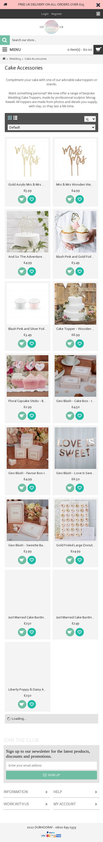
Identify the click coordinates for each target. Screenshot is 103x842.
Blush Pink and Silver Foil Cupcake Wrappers (28, 329)
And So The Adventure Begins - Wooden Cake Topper (28, 257)
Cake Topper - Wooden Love (76, 329)
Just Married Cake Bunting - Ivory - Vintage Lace (28, 617)
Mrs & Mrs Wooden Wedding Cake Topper (76, 184)
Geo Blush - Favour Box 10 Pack (28, 473)
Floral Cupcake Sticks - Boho (28, 401)
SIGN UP (54, 775)
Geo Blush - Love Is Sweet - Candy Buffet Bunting (76, 473)
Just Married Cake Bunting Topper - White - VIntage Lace (76, 617)
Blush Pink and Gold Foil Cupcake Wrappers (76, 257)
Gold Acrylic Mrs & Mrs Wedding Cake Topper (28, 184)
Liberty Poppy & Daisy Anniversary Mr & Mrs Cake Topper (28, 689)
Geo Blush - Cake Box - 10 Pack (76, 401)
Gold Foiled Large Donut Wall (76, 545)
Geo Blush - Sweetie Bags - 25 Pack (28, 545)
